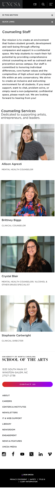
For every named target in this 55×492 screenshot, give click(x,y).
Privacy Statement (18, 479)
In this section (10, 15)
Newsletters (10, 412)
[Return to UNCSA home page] (11, 4)
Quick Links (8, 22)
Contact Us (28, 384)
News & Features (12, 441)
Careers (7, 401)
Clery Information (29, 482)
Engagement (9, 435)
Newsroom (8, 429)
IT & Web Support (12, 418)
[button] (35, 4)
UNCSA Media (9, 447)
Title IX (42, 479)
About (6, 395)
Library (6, 424)
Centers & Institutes (14, 407)
